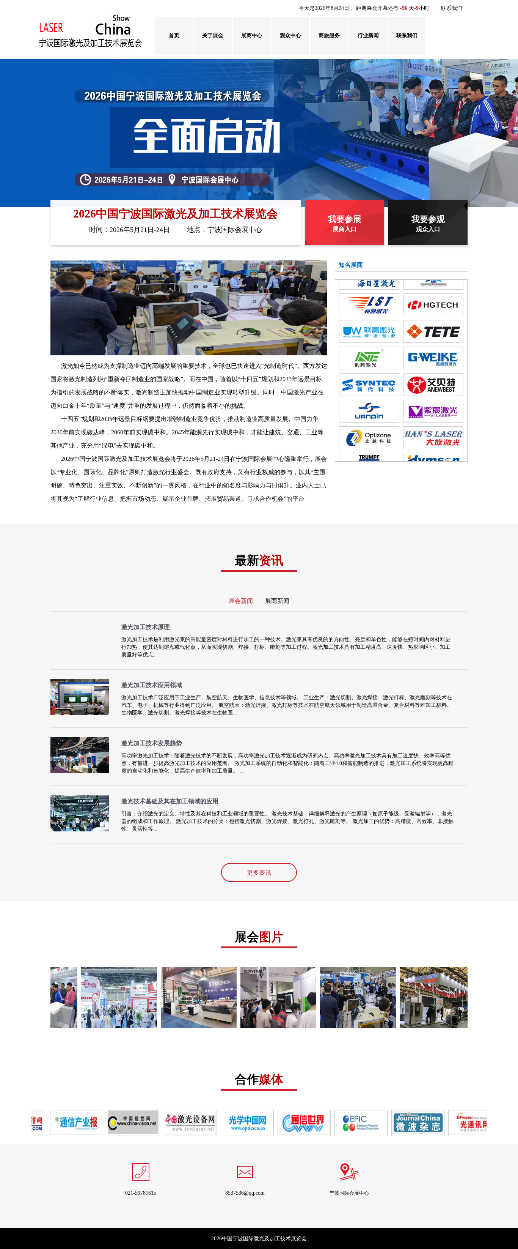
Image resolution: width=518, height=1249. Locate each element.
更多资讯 (259, 872)
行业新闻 (368, 35)
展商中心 (251, 35)
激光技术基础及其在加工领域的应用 (169, 801)
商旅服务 (329, 35)
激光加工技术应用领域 (151, 685)
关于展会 (212, 35)
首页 (174, 35)
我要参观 (428, 223)
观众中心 (290, 35)
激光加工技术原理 (145, 627)
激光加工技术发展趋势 (151, 743)
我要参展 (344, 223)
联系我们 (451, 8)
